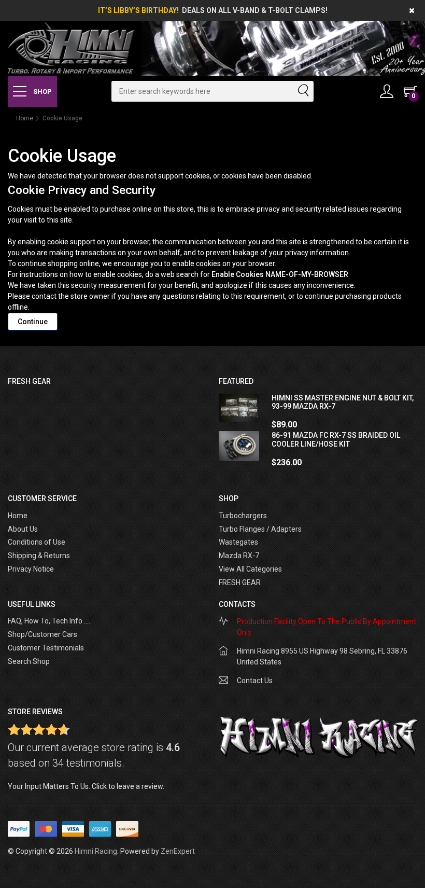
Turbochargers (243, 515)
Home (24, 118)
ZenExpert (178, 851)
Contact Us (255, 680)
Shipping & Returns (39, 555)
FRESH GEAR (240, 582)
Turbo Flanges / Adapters (260, 529)
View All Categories (250, 569)
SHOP (42, 91)
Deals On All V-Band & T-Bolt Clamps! (255, 10)
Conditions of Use (36, 542)
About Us (23, 529)
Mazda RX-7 (239, 555)
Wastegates (238, 542)
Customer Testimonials (46, 648)
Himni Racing (96, 851)
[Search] (302, 91)
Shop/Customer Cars (42, 634)
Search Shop (29, 661)
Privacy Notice (31, 569)
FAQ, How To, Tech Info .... (49, 621)
